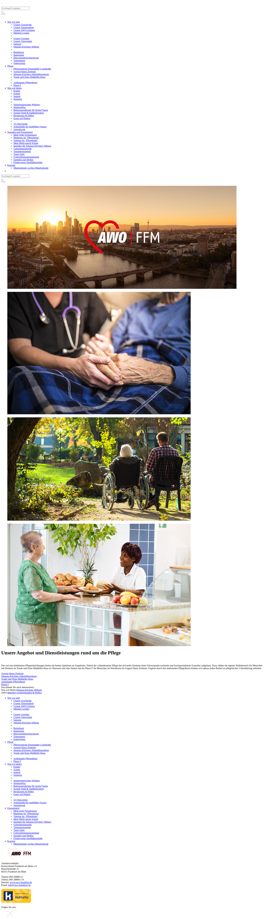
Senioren (17, 775)
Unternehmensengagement (26, 833)
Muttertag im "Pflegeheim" (26, 813)
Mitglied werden (16, 692)
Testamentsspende (22, 827)
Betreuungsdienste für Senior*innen (30, 786)
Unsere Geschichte (22, 700)
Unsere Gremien (21, 714)
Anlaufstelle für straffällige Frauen (29, 802)
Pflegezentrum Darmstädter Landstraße (32, 744)
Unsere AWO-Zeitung (24, 706)
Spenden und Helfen (23, 835)
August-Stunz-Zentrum (12, 673)
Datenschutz (19, 739)
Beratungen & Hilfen (23, 791)
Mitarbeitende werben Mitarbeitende (30, 844)
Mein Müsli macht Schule (25, 819)
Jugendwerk (19, 805)
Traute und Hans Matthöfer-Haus (17, 679)
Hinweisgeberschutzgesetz (26, 733)
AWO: (4, 692)
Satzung (17, 720)
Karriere (11, 841)
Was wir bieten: (8, 690)
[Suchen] (2, 12)
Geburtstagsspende (22, 824)
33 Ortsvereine (20, 800)
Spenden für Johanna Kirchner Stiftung (32, 822)
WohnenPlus (19, 783)
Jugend (16, 772)
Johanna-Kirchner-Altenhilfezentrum (19, 676)
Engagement (13, 808)
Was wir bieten (14, 764)
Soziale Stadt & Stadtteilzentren (28, 789)
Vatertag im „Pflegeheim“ (25, 816)
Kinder (16, 767)
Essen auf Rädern (21, 794)
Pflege (10, 742)
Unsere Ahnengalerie (23, 703)
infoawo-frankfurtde (19, 885)
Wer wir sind (13, 698)
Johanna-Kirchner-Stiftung (29, 690)
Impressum (18, 731)
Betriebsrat (18, 728)
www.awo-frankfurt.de (21, 882)
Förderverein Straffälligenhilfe (27, 838)
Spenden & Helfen (33, 692)
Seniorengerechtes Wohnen (26, 780)
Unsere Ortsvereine (22, 717)
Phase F (5, 684)
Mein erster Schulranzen (25, 811)
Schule (16, 769)
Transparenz (19, 736)
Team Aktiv (19, 830)
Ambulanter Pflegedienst (13, 681)
